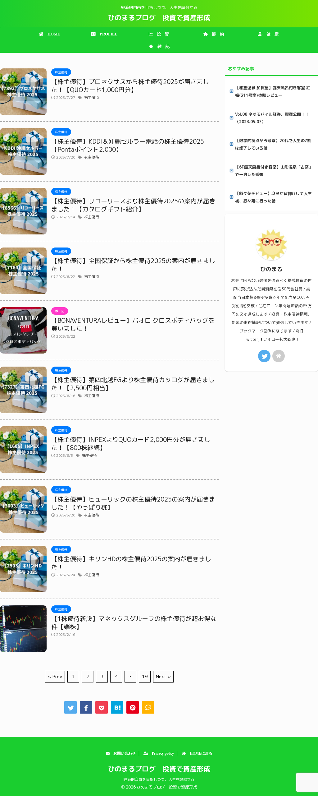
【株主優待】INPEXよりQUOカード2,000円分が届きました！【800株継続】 (130, 443)
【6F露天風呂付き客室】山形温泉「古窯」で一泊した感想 (274, 170)
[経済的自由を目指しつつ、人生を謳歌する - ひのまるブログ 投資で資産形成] (117, 707)
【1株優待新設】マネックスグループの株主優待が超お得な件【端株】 (133, 622)
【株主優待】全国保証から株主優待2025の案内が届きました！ (133, 264)
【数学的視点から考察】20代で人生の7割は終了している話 (273, 144)
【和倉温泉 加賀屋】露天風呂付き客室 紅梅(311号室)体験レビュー (272, 91)
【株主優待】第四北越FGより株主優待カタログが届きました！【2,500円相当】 (133, 383)
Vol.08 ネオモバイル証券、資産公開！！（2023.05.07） (272, 117)
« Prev (55, 676)
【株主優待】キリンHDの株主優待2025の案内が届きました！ (131, 562)
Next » (163, 676)
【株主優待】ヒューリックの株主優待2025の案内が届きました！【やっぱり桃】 (133, 503)
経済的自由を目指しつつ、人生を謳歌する (159, 779)
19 (145, 676)
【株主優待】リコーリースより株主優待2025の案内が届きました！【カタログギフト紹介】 (133, 205)
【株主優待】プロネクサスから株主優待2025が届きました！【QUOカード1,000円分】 (130, 85)
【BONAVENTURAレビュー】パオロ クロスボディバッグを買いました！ (133, 324)
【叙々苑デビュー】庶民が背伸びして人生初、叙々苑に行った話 (273, 197)
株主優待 (91, 97)
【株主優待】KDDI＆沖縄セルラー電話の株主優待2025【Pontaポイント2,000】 (127, 145)
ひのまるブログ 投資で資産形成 (159, 17)
